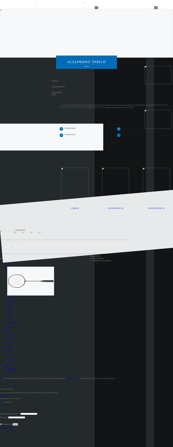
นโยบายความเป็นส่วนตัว (98, 258)
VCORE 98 (75, 208)
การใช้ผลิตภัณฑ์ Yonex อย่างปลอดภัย (101, 261)
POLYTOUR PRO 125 (115, 208)
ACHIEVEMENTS (58, 87)
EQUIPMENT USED (57, 94)
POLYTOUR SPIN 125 (156, 208)
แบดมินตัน (7, 247)
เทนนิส (16, 247)
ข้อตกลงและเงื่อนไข (95, 256)
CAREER (55, 81)
